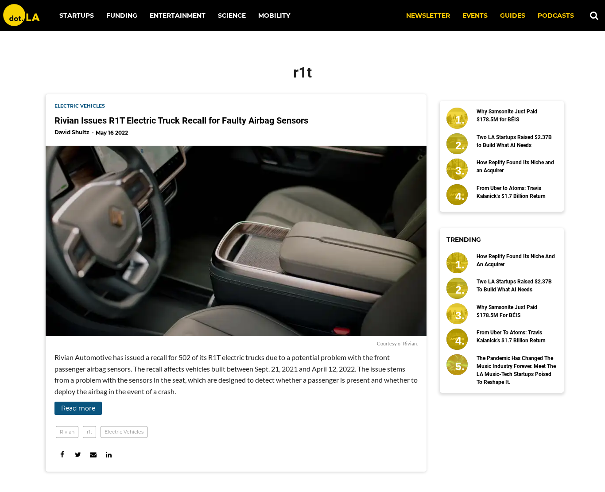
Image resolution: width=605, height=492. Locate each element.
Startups (76, 15)
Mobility (274, 15)
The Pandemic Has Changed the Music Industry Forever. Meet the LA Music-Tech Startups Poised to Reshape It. (516, 370)
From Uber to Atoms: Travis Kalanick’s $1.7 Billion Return (511, 192)
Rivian (67, 432)
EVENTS (475, 15)
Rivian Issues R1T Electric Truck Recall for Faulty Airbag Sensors (181, 120)
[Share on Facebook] (62, 454)
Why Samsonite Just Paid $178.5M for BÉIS (507, 115)
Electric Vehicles (124, 432)
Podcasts (556, 15)
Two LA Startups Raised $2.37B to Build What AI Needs (514, 141)
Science (232, 15)
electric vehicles (79, 106)
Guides (512, 15)
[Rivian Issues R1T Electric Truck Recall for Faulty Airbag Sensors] (236, 241)
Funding (121, 15)
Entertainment (178, 15)
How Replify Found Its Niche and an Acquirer (515, 166)
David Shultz (71, 132)
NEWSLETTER (428, 15)
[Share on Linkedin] (108, 454)
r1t (89, 432)
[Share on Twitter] (77, 454)
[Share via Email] (93, 454)
